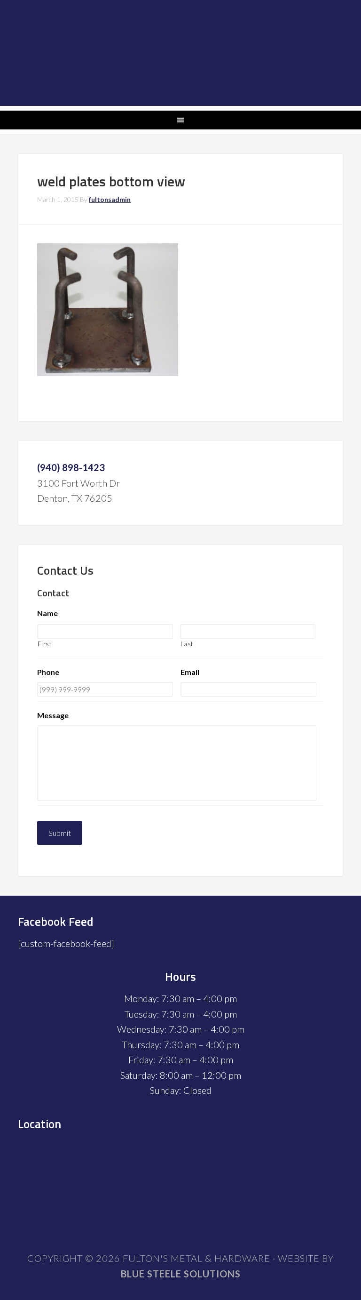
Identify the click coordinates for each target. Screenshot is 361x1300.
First (44, 644)
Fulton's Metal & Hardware (180, 52)
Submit (59, 832)
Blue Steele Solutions (181, 1273)
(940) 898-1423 (71, 467)
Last (187, 644)
